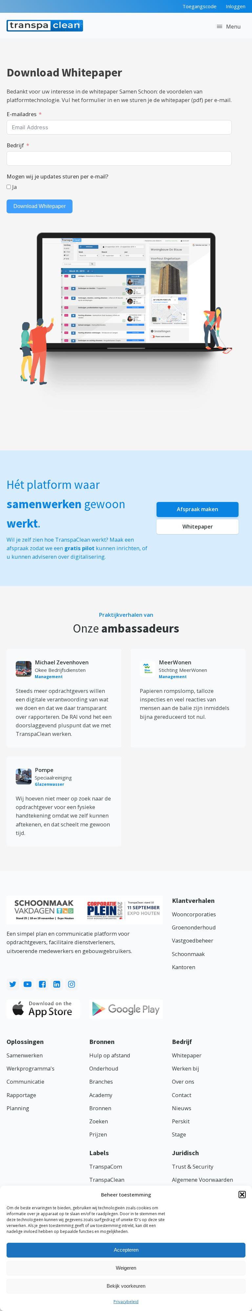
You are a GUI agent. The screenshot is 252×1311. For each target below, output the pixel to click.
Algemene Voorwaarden (202, 1179)
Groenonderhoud (194, 927)
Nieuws (181, 1108)
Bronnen (100, 1108)
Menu (233, 26)
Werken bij (185, 1068)
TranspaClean (106, 1179)
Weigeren (126, 1268)
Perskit (181, 1121)
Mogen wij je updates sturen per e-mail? (57, 176)
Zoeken (98, 1121)
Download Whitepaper (39, 206)
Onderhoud (103, 1068)
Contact (181, 1095)
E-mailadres (21, 114)
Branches (101, 1081)
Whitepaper (197, 526)
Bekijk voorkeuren (126, 1286)
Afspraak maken (197, 509)
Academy (100, 1095)
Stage (179, 1134)
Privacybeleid (126, 1301)
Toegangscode (199, 6)
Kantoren (183, 967)
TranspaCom (105, 1166)
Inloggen (235, 6)
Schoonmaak (188, 954)
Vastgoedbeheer (192, 940)
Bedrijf (15, 145)
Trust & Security (192, 1166)
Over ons (183, 1081)
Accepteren (126, 1250)
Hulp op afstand (109, 1055)
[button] (242, 1194)
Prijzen (98, 1134)
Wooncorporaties (194, 914)
